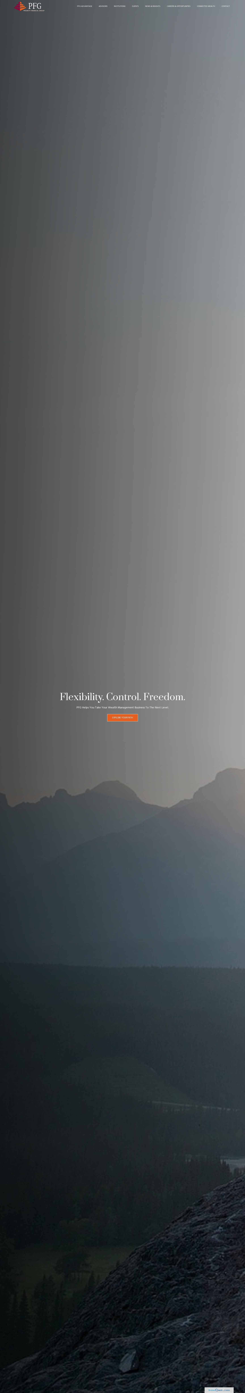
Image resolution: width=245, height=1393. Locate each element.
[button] (84, 6)
